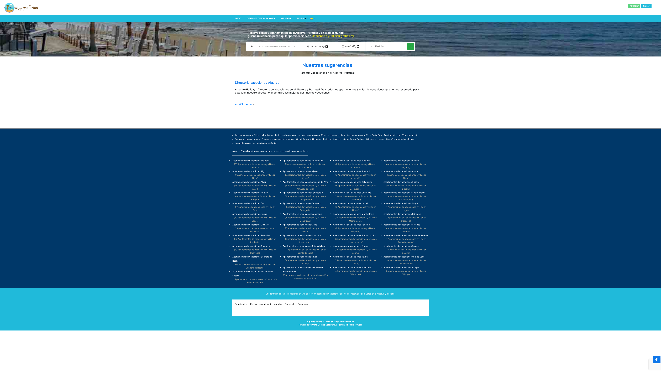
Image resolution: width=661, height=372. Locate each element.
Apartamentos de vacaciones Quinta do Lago (304, 246)
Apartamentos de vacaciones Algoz (249, 171)
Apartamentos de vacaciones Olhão (300, 224)
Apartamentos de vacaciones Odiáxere (251, 224)
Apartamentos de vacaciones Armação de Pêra (305, 182)
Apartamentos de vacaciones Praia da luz (303, 235)
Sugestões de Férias (353, 139)
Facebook (290, 304)
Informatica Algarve (244, 143)
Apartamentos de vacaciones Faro (248, 203)
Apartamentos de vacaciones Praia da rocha (354, 235)
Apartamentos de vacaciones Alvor (249, 182)
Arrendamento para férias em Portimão (253, 135)
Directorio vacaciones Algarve (257, 82)
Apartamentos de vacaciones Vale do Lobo (404, 256)
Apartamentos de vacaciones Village (401, 267)
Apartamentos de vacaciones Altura (401, 171)
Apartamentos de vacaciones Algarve (401, 160)
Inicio (238, 18)
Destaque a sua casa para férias (277, 139)
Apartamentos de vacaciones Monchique (302, 214)
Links (380, 139)
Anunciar (634, 5)
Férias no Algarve (331, 139)
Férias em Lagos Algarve (287, 135)
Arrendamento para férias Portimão (363, 135)
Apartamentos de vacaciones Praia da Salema (406, 235)
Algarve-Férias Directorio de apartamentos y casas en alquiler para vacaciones (270, 151)
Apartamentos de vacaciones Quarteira (251, 246)
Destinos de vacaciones (261, 18)
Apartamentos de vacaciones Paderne (351, 224)
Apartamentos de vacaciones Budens (401, 182)
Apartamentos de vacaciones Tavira (350, 256)
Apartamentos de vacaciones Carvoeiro (352, 192)
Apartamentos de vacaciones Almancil (351, 171)
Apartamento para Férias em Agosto (401, 135)
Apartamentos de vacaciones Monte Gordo (353, 214)
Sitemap (370, 139)
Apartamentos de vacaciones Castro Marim (404, 192)
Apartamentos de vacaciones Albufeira (251, 160)
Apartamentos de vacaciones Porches (402, 224)
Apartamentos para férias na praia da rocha (323, 135)
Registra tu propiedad (260, 304)
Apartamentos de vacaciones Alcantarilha (303, 160)
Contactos (303, 304)
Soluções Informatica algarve (400, 139)
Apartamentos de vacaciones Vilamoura (352, 267)
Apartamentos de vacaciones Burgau (250, 192)
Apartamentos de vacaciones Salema (401, 246)
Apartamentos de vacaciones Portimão (251, 235)
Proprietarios (241, 304)
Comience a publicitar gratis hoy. (333, 36)
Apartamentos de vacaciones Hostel (350, 203)
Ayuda (300, 18)
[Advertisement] (330, 119)
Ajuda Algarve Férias (267, 143)
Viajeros (286, 18)
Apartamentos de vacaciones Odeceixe (402, 214)
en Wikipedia (244, 104)
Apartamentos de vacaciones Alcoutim (351, 160)
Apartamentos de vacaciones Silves (300, 256)
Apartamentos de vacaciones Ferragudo (302, 203)
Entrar (646, 5)
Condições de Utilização (308, 139)
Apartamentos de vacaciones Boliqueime (352, 182)
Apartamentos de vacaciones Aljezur (300, 171)
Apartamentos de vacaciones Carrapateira (303, 192)
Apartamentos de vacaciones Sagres (350, 246)
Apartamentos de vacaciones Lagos (249, 214)
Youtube (278, 304)
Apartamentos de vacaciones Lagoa (401, 203)
